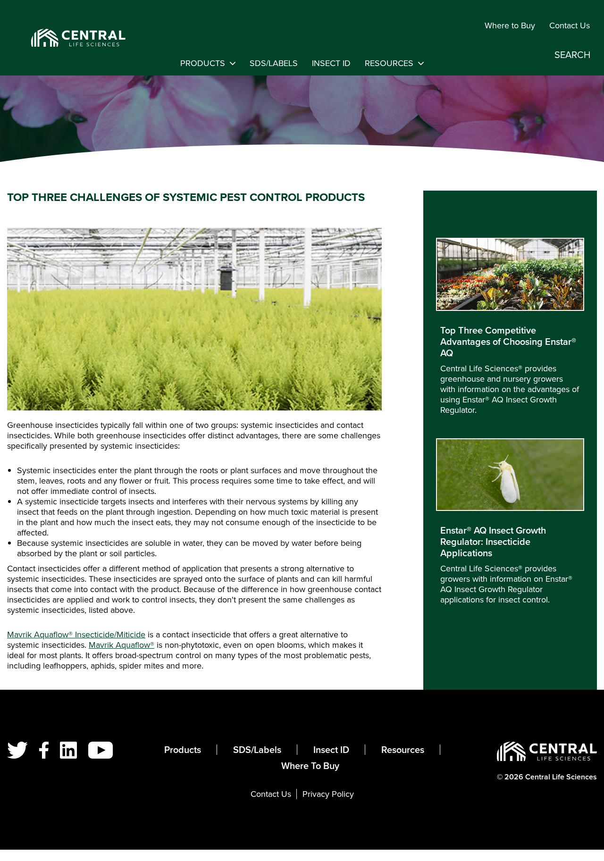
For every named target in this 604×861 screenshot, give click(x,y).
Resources (389, 63)
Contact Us (569, 25)
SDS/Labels (274, 63)
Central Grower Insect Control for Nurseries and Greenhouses (67, 37)
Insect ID (331, 63)
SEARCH (572, 54)
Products (202, 63)
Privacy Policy (328, 794)
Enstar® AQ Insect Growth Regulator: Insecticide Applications (493, 541)
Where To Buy (310, 766)
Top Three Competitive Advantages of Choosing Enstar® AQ (508, 341)
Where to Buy (510, 25)
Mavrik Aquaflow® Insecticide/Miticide (76, 634)
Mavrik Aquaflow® (121, 645)
